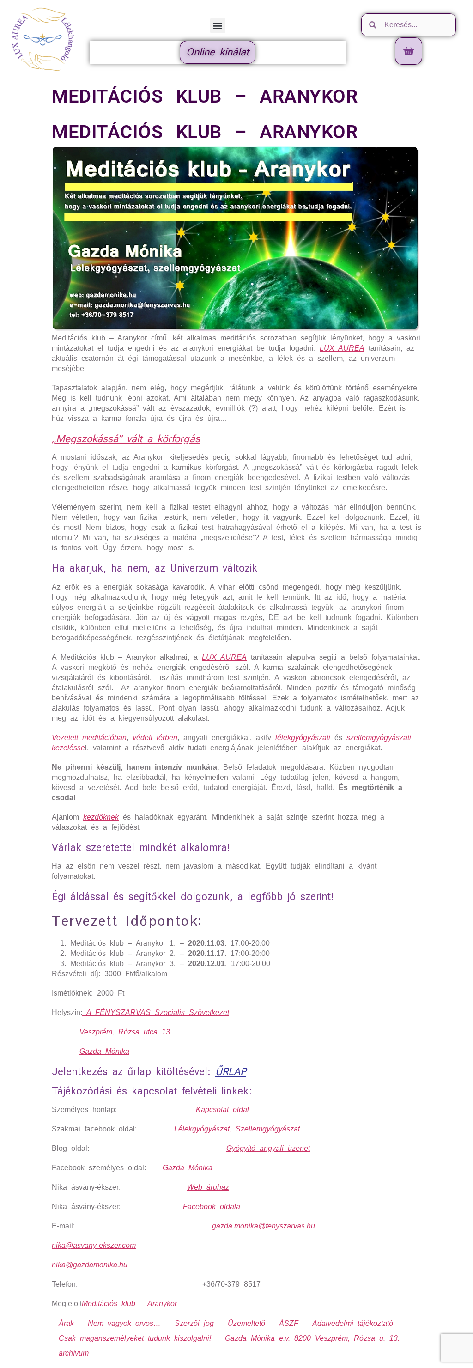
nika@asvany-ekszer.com (94, 1245)
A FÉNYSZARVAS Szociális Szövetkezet (155, 1012)
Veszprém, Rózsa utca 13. (127, 1032)
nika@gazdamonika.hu (89, 1265)
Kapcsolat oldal (222, 1109)
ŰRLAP (230, 1071)
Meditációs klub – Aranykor (129, 1303)
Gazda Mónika (104, 1051)
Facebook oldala (211, 1206)
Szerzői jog (194, 1323)
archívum (74, 1353)
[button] (217, 25)
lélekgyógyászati (304, 738)
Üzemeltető (246, 1323)
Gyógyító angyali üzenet (268, 1148)
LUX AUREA (342, 348)
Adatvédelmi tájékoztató (352, 1323)
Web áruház (208, 1187)
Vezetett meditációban (89, 738)
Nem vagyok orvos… (124, 1323)
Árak (66, 1323)
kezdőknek (101, 817)
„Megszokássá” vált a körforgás (126, 438)
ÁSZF (288, 1323)
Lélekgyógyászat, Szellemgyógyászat (237, 1129)
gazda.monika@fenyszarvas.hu (263, 1226)
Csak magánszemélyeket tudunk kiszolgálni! (135, 1338)
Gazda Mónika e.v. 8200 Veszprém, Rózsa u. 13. (312, 1338)
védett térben (155, 738)
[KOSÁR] (409, 51)
